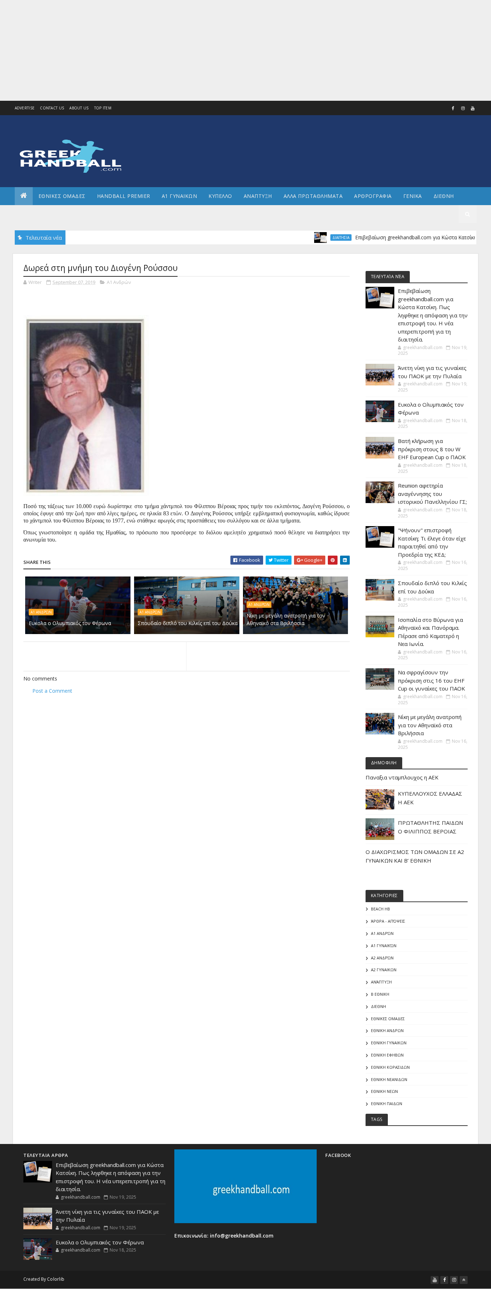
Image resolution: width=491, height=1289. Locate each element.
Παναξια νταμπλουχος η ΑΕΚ (402, 777)
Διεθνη (443, 196)
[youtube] (473, 108)
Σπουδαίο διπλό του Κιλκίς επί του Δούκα (188, 623)
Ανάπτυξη (381, 982)
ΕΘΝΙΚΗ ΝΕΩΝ (384, 1091)
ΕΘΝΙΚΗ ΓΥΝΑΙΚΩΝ (389, 1042)
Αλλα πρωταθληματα (313, 196)
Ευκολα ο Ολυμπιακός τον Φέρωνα (70, 623)
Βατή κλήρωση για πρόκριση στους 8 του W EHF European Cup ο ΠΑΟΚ (432, 449)
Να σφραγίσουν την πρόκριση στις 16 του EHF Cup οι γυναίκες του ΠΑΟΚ (431, 680)
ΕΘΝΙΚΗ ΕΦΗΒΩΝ (387, 1055)
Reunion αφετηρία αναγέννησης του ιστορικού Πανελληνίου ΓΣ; (432, 493)
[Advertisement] (215, 50)
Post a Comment (52, 690)
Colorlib (55, 1279)
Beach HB (380, 909)
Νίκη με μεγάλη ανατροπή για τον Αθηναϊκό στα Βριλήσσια (286, 619)
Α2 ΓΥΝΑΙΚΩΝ (383, 969)
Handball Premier (123, 196)
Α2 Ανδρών (382, 957)
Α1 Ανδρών (119, 282)
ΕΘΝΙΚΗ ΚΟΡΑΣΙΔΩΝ (390, 1067)
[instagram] (463, 108)
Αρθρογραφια (373, 196)
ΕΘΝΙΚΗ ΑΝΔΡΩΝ (387, 1030)
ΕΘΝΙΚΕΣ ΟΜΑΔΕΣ (62, 196)
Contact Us (52, 107)
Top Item (102, 107)
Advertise (25, 107)
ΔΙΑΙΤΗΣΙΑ (316, 237)
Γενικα (412, 196)
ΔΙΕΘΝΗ (378, 1006)
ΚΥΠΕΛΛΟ (220, 196)
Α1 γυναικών (383, 945)
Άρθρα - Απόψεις (388, 921)
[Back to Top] (464, 1280)
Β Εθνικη (380, 994)
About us (78, 107)
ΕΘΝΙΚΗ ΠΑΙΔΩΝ (386, 1103)
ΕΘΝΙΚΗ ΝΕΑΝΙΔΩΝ (389, 1079)
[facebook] (453, 108)
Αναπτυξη (258, 196)
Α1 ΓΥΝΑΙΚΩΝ (179, 196)
